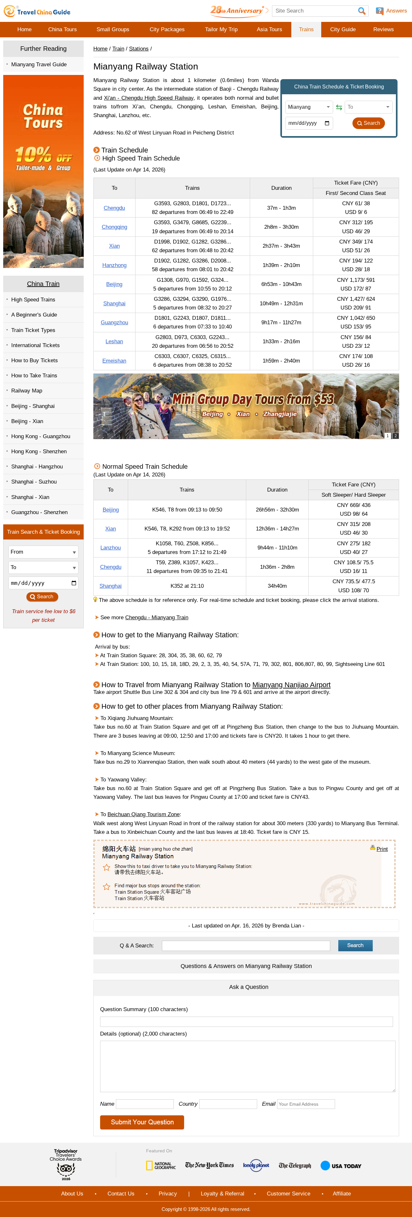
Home (24, 29)
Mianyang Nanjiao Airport (291, 685)
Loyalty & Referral (222, 1194)
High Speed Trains (33, 300)
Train (118, 49)
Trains (306, 29)
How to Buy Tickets (34, 360)
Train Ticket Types (33, 330)
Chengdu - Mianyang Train (156, 617)
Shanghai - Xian (30, 497)
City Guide (343, 29)
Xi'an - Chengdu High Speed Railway (148, 98)
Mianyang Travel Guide (39, 64)
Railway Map (26, 391)
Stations (139, 49)
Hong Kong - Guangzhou (40, 436)
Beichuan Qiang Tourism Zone (144, 814)
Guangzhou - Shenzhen (39, 512)
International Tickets (35, 345)
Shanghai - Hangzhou (37, 467)
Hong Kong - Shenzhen (39, 451)
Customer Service (288, 1194)
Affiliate (342, 1194)
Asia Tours (269, 29)
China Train (43, 283)
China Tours (62, 29)
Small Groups (113, 29)
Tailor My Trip (221, 29)
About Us (72, 1194)
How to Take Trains (34, 376)
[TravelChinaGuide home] (37, 11)
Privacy (168, 1194)
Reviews (383, 29)
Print (382, 848)
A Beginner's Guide (34, 315)
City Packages (167, 29)
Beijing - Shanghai (33, 406)
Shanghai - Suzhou (34, 482)
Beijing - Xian (27, 421)
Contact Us (121, 1194)
